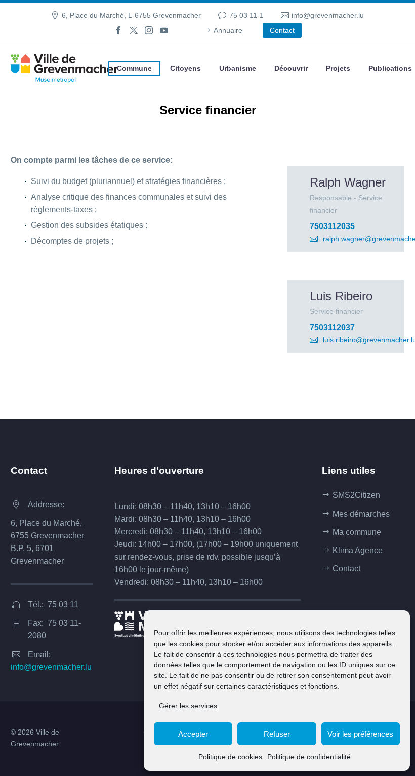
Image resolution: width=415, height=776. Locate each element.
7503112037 (332, 327)
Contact (282, 30)
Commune (134, 68)
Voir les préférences (360, 733)
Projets (338, 68)
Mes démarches (361, 514)
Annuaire (228, 30)
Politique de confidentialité (309, 757)
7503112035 (332, 226)
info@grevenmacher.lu (328, 15)
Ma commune (357, 532)
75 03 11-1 (246, 15)
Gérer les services (188, 706)
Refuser (277, 733)
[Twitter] (133, 30)
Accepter (193, 733)
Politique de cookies (230, 757)
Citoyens (185, 68)
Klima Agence (358, 550)
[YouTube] (164, 30)
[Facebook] (118, 30)
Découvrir (291, 68)
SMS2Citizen (356, 495)
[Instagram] (148, 30)
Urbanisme (237, 68)
